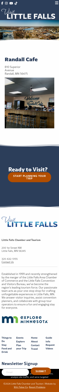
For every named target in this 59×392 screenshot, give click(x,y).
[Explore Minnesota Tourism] (29, 319)
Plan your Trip (21, 347)
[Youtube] (11, 3)
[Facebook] (2, 3)
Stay (4, 345)
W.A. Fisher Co (21, 387)
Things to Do (7, 339)
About (34, 341)
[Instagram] (6, 3)
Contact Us (8, 262)
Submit (41, 371)
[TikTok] (16, 3)
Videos (49, 348)
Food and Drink (7, 350)
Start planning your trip (29, 177)
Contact (35, 345)
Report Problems (37, 387)
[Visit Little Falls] (28, 13)
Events (19, 337)
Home (34, 337)
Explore (20, 341)
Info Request (50, 343)
